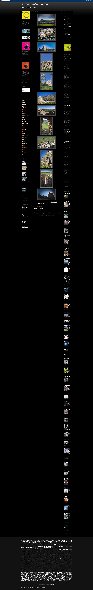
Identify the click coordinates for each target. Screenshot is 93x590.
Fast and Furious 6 (69, 473)
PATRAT (62, 566)
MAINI (49, 560)
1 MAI (38, 540)
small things (39, 574)
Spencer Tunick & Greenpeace (25, 217)
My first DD (66, 459)
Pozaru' (63, 569)
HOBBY (65, 555)
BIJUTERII (41, 544)
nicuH (65, 354)
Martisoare (27, 167)
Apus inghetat (69, 222)
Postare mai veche (56, 213)
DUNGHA (59, 551)
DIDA (49, 549)
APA (47, 542)
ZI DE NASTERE (48, 580)
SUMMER (31, 576)
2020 (53, 540)
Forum (65, 16)
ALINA (56, 541)
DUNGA (53, 551)
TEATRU (49, 576)
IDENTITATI (33, 556)
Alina (24, 102)
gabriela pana (56, 554)
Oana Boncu (40, 565)
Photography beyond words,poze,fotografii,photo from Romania (67, 277)
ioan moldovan (25, 149)
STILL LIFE (44, 575)
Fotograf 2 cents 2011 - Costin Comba (67, 24)
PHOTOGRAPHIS (64, 567)
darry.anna (24, 147)
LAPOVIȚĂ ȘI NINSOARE (44, 558)
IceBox (28, 556)
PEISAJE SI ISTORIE (67, 105)
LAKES (35, 558)
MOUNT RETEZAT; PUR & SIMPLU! (67, 259)
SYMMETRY (42, 576)
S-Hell (65, 334)
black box (65, 303)
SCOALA (32, 573)
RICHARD (53, 571)
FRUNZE (34, 554)
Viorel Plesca (25, 143)
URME (42, 578)
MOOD (27, 563)
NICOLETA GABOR (29, 564)
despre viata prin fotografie (67, 377)
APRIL (51, 542)
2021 (56, 540)
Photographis (66, 294)
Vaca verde (66, 533)
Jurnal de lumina (67, 220)
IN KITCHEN (65, 556)
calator (32, 545)
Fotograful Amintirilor (66, 488)
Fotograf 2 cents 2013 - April (67, 19)
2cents (24, 100)
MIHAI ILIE (35, 561)
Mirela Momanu (66, 432)
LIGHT (55, 558)
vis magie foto (66, 239)
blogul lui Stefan (67, 409)
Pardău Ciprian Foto (66, 471)
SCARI (27, 573)
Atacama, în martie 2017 (69, 315)
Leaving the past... (69, 418)
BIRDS (46, 544)
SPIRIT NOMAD (26, 575)
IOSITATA (45, 557)
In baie (54, 556)
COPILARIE (56, 547)
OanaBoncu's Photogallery (66, 350)
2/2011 (42, 540)
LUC (50, 559)
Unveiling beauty (67, 448)
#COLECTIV (23, 540)
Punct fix (65, 13)
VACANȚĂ (46, 578)
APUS (59, 542)
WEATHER (68, 579)
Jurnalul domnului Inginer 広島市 (67, 313)
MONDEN (22, 563)
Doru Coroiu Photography (66, 425)
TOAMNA (37, 577)
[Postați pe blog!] (53, 202)
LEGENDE (51, 558)
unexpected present (69, 404)
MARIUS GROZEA (64, 560)
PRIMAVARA (29, 570)
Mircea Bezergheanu (66, 561)
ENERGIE (32, 552)
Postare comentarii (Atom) (49, 215)
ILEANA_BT (40, 556)
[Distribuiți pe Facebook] (55, 202)
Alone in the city (69, 379)
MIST (51, 562)
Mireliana (39, 562)
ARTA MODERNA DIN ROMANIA (42, 543)
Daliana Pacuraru (26, 115)
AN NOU (71, 541)
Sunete (37, 576)
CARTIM (60, 545)
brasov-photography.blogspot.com (67, 385)
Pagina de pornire (46, 213)
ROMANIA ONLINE (25, 198)
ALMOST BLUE (64, 541)
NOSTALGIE (62, 564)
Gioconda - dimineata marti (27, 163)
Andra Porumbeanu (25, 107)
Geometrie (23, 555)
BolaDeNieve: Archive (24, 222)
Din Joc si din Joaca (66, 524)
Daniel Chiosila (25, 117)
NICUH (35, 564)
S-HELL (59, 572)
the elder (24, 154)
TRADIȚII (44, 577)
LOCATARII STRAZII (25, 559)
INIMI (71, 556)
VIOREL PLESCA (50, 579)
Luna (28, 560)
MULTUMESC (55, 563)
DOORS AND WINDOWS (64, 549)
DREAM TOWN (39, 551)
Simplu (65, 228)
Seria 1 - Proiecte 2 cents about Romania (67, 34)
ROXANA (48, 572)
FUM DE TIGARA (46, 554)
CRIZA (58, 548)
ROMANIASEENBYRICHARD (67, 326)
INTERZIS (30, 557)
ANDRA (28, 542)
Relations (65, 38)
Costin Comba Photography (66, 368)
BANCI (22, 544)
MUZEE (67, 563)
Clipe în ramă (66, 440)
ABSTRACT (64, 540)
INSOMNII (25, 557)
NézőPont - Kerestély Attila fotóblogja (66, 479)
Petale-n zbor (66, 267)
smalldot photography (66, 497)
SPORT (33, 575)
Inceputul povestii (69, 336)
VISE (59, 579)
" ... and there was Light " (67, 194)
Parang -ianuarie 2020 (69, 262)
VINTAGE (41, 579)
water (64, 579)
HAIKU (65, 153)
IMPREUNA (48, 556)
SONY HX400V (69, 328)
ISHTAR (54, 557)
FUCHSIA (39, 554)
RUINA (54, 572)
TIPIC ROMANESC (41, 203)
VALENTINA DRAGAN (54, 578)
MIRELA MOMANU (30, 562)
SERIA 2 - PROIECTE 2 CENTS (66, 573)
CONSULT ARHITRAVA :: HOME (66, 527)
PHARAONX (52, 567)
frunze (29, 554)
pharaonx (65, 394)
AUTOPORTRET (61, 543)
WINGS (29, 580)
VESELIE (69, 578)
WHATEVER (23, 580)
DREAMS (45, 551)
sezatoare (22, 574)
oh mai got (65, 355)
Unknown (24, 139)
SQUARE (38, 575)
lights (61, 558)
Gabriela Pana (25, 123)
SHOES (26, 574)
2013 (69, 481)
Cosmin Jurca (68, 547)
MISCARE (45, 562)
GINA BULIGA (45, 555)
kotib (23, 151)
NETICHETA (24, 197)
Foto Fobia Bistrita (25, 200)
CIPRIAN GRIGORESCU (27, 547)
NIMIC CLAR (41, 564)
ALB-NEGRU (25, 541)
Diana (24, 119)
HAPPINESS (60, 555)
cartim (24, 145)
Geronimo (39, 555)
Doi (26, 172)
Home (65, 31)
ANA (23, 542)
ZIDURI (53, 580)
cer (69, 545)
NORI (57, 564)
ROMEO (31, 572)
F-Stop (23, 215)
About (65, 15)
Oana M (24, 129)
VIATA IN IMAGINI (25, 579)
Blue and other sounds (66, 359)
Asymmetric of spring (69, 396)
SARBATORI (68, 572)
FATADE (52, 552)
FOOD (33, 553)
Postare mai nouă (37, 213)
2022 (59, 540)
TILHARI (70, 576)
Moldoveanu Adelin (58, 562)
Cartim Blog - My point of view (67, 530)
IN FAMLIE (59, 556)
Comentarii (25, 90)
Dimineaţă (65, 351)
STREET (67, 575)
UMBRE (29, 578)
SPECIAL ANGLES (68, 574)
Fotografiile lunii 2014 (67, 26)
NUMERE (68, 564)
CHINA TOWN (32, 546)
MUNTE (61, 563)
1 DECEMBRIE (29, 540)
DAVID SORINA (38, 549)
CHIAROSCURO (24, 546)
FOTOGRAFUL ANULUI (49, 553)
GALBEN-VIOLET (66, 554)
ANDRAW (35, 542)
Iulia (65, 557)
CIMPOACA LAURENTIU (25, 111)
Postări (24, 89)
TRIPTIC (64, 577)
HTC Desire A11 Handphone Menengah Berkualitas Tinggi (67, 428)
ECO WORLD (69, 551)
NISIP (47, 564)
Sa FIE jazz (69, 343)
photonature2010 (25, 153)
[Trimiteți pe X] (54, 202)
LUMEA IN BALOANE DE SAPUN (60, 559)
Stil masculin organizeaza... (69, 465)
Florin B (25, 553)
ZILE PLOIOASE (59, 580)
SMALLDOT (46, 574)
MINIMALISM (57, 561)
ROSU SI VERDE (40, 572)
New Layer (66, 341)
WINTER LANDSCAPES (38, 580)
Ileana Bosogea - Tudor (25, 126)
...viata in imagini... (67, 320)
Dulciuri (49, 551)
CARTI (55, 545)
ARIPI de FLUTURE (67, 505)
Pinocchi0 (24, 131)
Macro (44, 560)
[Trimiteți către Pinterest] (56, 202)
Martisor (23, 561)
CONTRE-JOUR (47, 547)
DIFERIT (54, 549)
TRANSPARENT (50, 577)
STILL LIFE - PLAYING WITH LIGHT (56, 575)
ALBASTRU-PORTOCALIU (36, 541)
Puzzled (65, 401)
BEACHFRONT (31, 544)
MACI (39, 560)
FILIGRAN (65, 552)
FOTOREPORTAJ (58, 553)
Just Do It (69, 434)
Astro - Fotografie (67, 287)
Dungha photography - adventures (66, 212)
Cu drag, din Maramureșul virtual (24, 210)
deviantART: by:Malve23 (66, 458)
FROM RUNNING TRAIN (67, 553)
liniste (69, 558)
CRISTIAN (37, 548)
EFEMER (25, 552)
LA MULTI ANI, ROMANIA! (66, 202)
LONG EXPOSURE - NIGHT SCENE (39, 559)
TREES (57, 577)
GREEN (49, 555)
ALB (71, 540)
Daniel (24, 549)
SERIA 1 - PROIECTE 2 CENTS (52, 573)
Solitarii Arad (25, 137)
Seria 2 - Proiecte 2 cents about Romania (67, 37)
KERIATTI (23, 558)
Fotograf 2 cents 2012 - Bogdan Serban (67, 22)
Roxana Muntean (26, 135)
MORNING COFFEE (35, 563)
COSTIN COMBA (24, 548)
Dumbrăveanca (69, 490)
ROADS (61, 571)
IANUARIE (70, 555)
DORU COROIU (23, 551)
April (23, 109)
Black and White (53, 544)
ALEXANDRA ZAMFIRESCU (48, 541)
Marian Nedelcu (55, 560)
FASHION (46, 552)
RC (36, 203)
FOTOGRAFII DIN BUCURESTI (67, 514)
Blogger (52, 584)
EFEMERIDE (66, 417)
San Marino (69, 289)
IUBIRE (60, 557)
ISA (50, 557)
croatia (69, 507)
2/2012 (47, 540)
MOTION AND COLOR (46, 563)
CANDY (42, 545)
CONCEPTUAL (38, 547)
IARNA (23, 556)
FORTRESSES (40, 553)
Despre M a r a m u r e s (25, 208)
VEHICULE (63, 578)
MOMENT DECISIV (67, 562)
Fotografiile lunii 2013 (67, 28)
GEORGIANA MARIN (31, 555)
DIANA (44, 549)
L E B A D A (69, 214)
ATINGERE (54, 543)
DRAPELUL (31, 551)
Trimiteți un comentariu (38, 208)
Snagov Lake (27, 189)
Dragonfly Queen (69, 370)
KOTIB (28, 558)
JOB (69, 557)
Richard (24, 133)
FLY (28, 553)
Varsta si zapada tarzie (66, 322)
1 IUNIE (35, 540)
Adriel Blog (66, 462)
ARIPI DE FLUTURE (29, 543)
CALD (37, 545)
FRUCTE (24, 554)
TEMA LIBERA (56, 576)
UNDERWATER (35, 578)
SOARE (52, 574)
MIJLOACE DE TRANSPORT (45, 561)
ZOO (65, 580)
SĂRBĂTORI (22, 573)
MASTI (29, 561)
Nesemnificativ (69, 269)
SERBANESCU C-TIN (39, 573)
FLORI (70, 552)
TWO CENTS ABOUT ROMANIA (35, 4)
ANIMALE (42, 542)
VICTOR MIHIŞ (34, 579)
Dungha (24, 121)
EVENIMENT (39, 552)
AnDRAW (24, 104)
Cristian (24, 113)
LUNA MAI (33, 560)
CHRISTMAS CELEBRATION (44, 546)
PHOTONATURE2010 (26, 568)
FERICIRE (58, 552)
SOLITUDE (59, 574)
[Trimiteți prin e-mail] (52, 202)
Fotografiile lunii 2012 (67, 30)
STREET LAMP (24, 576)
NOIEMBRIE (52, 564)
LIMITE (64, 558)
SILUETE (32, 574)
